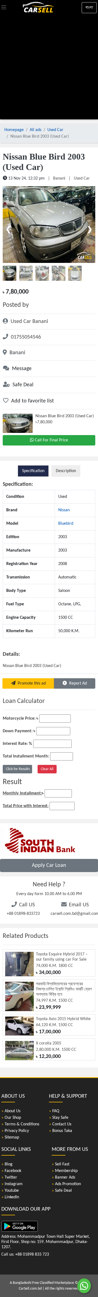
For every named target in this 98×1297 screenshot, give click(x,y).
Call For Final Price (51, 440)
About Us (10, 1111)
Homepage (14, 130)
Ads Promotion (66, 1184)
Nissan (64, 510)
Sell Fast (60, 1164)
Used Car (55, 130)
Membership (65, 1171)
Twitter (9, 1177)
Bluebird (65, 523)
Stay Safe (58, 1118)
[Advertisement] (49, 67)
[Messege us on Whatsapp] (84, 1288)
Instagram (12, 1184)
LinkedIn (10, 1197)
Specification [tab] (33, 471)
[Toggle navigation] (3, 8)
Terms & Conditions (20, 1124)
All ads (35, 130)
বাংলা (89, 7)
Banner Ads (63, 1177)
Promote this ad (31, 683)
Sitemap (10, 1137)
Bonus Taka (60, 1131)
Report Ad (77, 683)
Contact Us (60, 1124)
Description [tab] (66, 471)
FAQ (54, 1111)
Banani (59, 178)
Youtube (10, 1190)
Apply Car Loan (49, 865)
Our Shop (11, 1118)
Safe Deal (62, 1190)
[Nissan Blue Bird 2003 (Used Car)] (49, 224)
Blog (7, 1164)
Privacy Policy (15, 1131)
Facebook (11, 1171)
